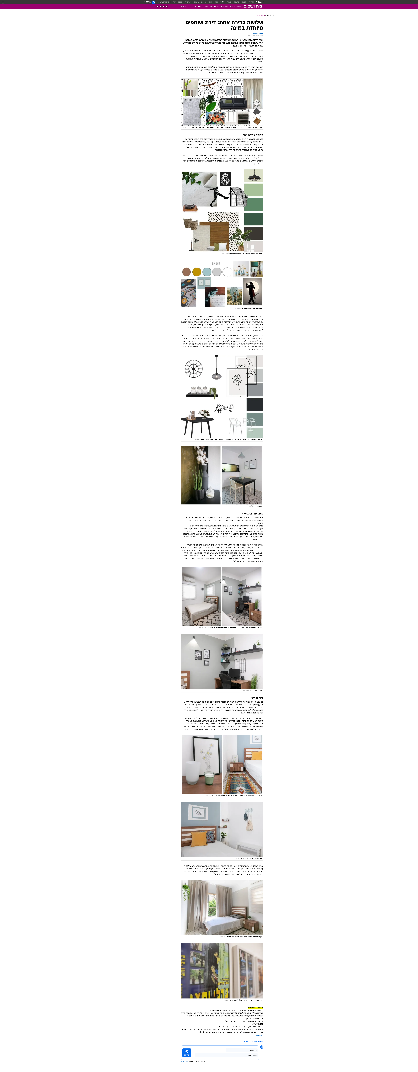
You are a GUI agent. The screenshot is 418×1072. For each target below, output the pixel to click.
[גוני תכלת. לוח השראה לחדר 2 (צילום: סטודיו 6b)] (222, 285)
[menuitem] (250, 2)
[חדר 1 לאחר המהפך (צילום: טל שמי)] (222, 663)
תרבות (229, 2)
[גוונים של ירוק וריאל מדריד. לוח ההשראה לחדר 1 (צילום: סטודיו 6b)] (222, 212)
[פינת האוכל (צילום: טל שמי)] (222, 477)
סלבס (222, 2)
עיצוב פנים (208, 6)
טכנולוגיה (188, 2)
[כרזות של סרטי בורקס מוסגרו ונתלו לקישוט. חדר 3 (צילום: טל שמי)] (222, 972)
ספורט (244, 2)
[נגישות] (3, 2)
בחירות (236, 2)
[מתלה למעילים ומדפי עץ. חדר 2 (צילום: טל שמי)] (222, 831)
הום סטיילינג (259, 1036)
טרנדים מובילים (218, 6)
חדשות (251, 2)
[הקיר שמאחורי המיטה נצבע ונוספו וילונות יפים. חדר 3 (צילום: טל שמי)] (222, 909)
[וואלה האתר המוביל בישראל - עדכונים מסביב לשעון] (259, 2)
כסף (216, 2)
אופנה (180, 2)
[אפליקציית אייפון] (163, 6)
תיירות (196, 2)
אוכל (210, 2)
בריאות (203, 2)
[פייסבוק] (157, 6)
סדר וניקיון (200, 6)
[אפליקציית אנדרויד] (166, 6)
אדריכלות (193, 6)
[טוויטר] (160, 6)
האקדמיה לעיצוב (230, 6)
